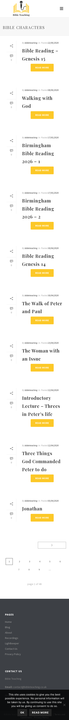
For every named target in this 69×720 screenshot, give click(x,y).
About (8, 632)
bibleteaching (31, 42)
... (50, 569)
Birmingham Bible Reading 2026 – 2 (38, 208)
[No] (64, 705)
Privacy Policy (13, 654)
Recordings (11, 638)
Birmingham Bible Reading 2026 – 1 (38, 153)
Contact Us (11, 648)
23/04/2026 (53, 342)
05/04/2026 (53, 500)
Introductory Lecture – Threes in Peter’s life (41, 406)
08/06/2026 (53, 90)
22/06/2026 (53, 42)
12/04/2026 (53, 390)
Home (8, 622)
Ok (22, 712)
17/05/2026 (53, 137)
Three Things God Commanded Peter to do (41, 461)
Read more (40, 712)
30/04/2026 (53, 248)
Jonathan (32, 508)
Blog (7, 627)
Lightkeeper (12, 643)
